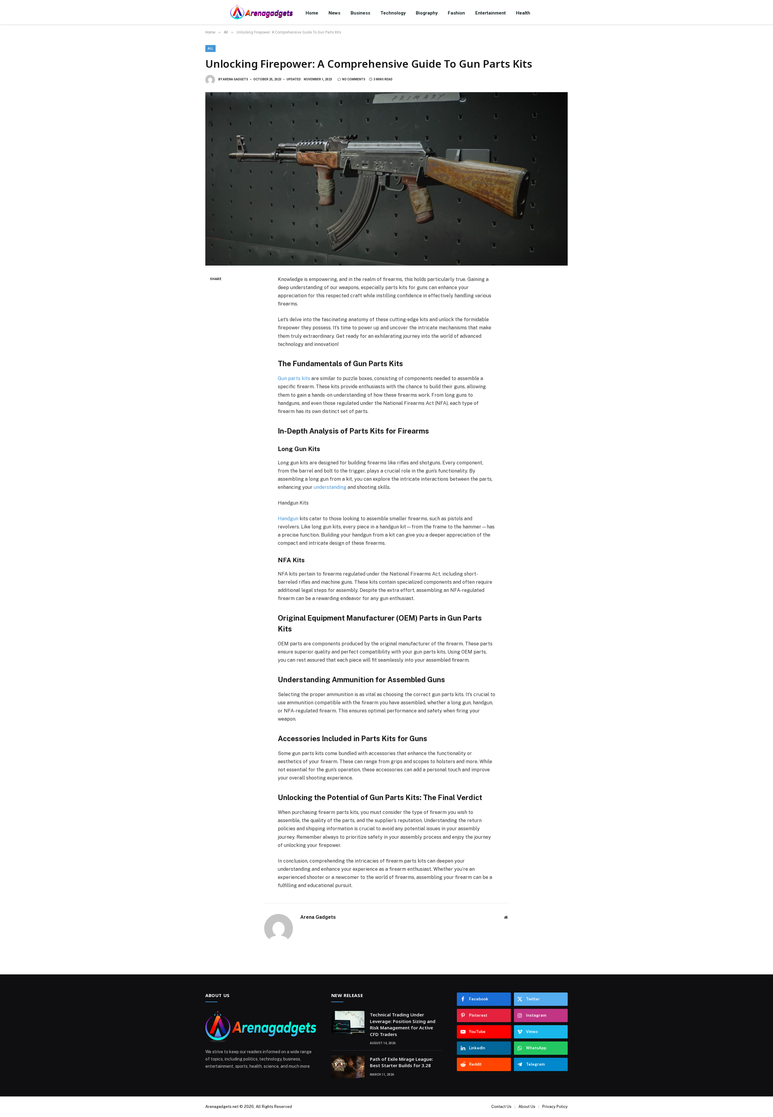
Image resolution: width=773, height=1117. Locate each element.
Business (360, 13)
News (334, 13)
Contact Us (501, 1106)
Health (523, 13)
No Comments (353, 79)
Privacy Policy (555, 1106)
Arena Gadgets (235, 79)
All (210, 48)
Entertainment (490, 13)
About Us (526, 1106)
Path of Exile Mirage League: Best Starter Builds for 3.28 (401, 1062)
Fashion (456, 13)
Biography (427, 13)
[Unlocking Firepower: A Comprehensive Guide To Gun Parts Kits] (386, 179)
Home (312, 13)
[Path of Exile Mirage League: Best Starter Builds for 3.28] (347, 1066)
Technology (393, 13)
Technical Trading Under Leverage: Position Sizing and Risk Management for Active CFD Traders (402, 1024)
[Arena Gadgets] (261, 13)
